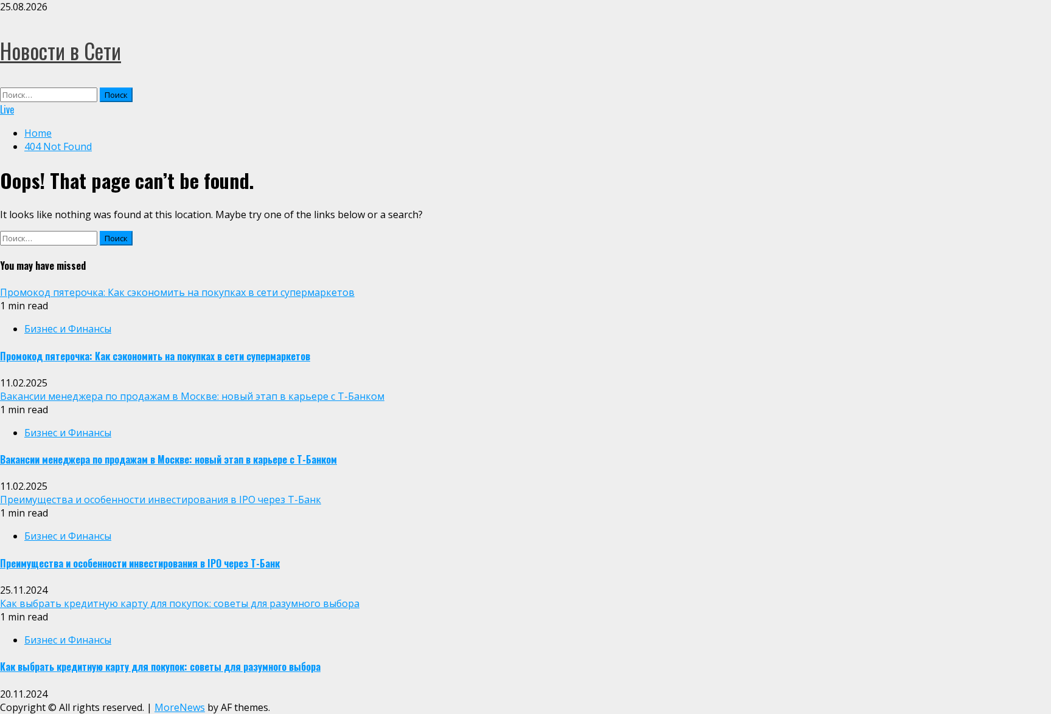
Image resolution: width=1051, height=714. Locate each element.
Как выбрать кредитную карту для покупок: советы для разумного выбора (179, 603)
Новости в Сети (60, 50)
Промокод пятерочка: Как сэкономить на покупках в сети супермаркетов (177, 292)
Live (7, 109)
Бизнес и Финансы (67, 328)
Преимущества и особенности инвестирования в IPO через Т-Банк (160, 499)
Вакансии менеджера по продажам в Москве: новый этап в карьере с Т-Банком (192, 396)
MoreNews (179, 707)
